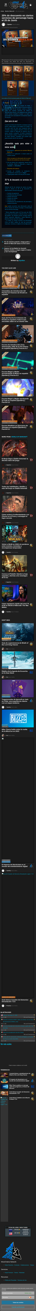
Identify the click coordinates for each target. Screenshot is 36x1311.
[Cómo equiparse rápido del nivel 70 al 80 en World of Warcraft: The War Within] (14, 593)
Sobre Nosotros (9, 1265)
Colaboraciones (25, 1265)
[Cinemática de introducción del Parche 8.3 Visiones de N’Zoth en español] (18, 280)
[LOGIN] (31, 5)
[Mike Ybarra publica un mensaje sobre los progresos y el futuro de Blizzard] (4, 1087)
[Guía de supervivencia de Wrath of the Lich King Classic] (18, 632)
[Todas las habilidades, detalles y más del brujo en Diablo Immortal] (14, 476)
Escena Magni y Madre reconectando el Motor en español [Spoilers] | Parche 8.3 (15, 373)
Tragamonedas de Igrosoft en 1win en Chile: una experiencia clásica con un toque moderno (15, 701)
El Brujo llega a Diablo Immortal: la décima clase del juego (15, 459)
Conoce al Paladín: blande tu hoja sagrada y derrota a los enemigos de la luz (15, 575)
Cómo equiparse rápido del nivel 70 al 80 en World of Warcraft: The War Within (15, 605)
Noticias (5, 640)
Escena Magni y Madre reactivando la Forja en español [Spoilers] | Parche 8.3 (15, 400)
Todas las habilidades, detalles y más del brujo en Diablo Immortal (14, 487)
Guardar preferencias (18, 1307)
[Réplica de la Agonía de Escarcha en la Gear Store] (18, 660)
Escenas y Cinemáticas (9, 288)
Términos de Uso (22, 1280)
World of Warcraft (8, 286)
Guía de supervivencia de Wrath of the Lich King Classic (15, 644)
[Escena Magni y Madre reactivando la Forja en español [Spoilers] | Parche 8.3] (18, 388)
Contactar (17, 1265)
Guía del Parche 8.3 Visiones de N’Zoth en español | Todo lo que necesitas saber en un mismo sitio (15, 319)
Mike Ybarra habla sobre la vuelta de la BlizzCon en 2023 (14, 730)
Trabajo (32, 1265)
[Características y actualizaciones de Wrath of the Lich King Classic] (4, 1075)
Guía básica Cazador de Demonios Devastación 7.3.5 (15, 1000)
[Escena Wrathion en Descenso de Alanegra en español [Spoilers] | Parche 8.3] (18, 415)
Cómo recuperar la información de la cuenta (19, 158)
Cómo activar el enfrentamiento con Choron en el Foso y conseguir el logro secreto (15, 516)
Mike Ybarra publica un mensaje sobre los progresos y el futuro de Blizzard (19, 1087)
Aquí (6, 206)
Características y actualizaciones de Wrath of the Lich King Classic (19, 1074)
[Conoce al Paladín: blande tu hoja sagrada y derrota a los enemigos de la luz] (14, 563)
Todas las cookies (18, 1302)
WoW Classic (6, 638)
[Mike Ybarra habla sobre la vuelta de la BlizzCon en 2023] (18, 718)
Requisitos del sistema (13, 168)
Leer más (4, 1289)
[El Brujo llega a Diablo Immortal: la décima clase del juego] (14, 448)
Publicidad (21, 1272)
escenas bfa (7, 235)
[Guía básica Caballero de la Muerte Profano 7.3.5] (4, 1159)
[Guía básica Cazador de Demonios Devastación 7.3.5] (18, 935)
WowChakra (6, 695)
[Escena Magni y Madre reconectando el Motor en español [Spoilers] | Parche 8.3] (18, 361)
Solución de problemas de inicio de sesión (18, 160)
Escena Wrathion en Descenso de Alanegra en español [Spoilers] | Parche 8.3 (15, 427)
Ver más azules (6, 1043)
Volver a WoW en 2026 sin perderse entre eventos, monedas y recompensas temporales (15, 546)
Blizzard (5, 666)
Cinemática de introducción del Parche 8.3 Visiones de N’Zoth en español (14, 292)
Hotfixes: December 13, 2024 (10, 1015)
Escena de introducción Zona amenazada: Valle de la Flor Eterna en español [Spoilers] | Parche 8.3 (15, 346)
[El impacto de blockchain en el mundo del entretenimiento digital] (18, 800)
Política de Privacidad (10, 1280)
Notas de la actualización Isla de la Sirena (13, 1032)
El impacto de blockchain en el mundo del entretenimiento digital (15, 865)
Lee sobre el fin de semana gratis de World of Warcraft (16, 98)
